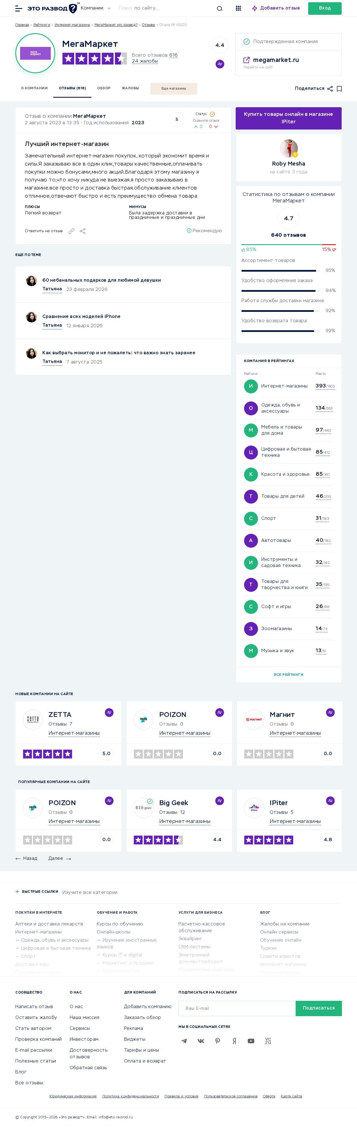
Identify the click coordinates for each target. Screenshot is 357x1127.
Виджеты (135, 1039)
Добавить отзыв (280, 8)
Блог (20, 1072)
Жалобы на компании (285, 924)
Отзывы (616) (72, 88)
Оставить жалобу (36, 1018)
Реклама (133, 1028)
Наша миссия (85, 1018)
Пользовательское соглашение (231, 1096)
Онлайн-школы (113, 932)
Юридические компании (206, 970)
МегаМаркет (89, 116)
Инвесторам (84, 1039)
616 (173, 55)
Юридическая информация (73, 1096)
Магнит (282, 715)
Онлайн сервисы (279, 932)
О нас (76, 1007)
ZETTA (60, 715)
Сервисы (80, 1028)
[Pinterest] (217, 1041)
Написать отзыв (34, 1007)
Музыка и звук (277, 651)
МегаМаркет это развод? (116, 25)
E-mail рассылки (33, 1050)
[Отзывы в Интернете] (53, 8)
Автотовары (276, 541)
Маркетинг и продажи (128, 963)
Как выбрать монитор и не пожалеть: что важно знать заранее (118, 353)
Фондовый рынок (280, 973)
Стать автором (33, 1028)
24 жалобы (145, 61)
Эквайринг (190, 939)
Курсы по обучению (120, 924)
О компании (34, 88)
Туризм (268, 948)
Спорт (268, 518)
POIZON (173, 715)
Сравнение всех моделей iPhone (81, 317)
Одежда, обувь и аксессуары (55, 940)
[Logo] (35, 53)
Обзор (104, 88)
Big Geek (173, 803)
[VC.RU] (267, 1041)
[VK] (200, 1041)
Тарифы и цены (141, 1050)
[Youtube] (251, 1041)
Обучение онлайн (280, 940)
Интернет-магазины (72, 25)
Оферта (269, 1096)
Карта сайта (291, 1096)
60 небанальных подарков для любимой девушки (101, 280)
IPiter (279, 803)
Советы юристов (280, 956)
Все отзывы (29, 1083)
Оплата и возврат (145, 1061)
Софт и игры (276, 607)
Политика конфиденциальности (130, 1096)
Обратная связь (88, 1068)
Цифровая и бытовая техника (56, 948)
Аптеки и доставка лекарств (49, 924)
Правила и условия (182, 1096)
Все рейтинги (288, 675)
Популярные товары (39, 973)
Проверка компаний (38, 1039)
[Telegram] (184, 1041)
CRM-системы (194, 947)
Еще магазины (173, 88)
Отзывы (58, 724)
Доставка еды (32, 965)
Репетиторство (121, 971)
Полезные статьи (35, 1061)
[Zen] (234, 1041)
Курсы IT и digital (122, 955)
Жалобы (130, 88)
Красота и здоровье (285, 474)
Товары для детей (282, 496)
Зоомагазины (276, 629)
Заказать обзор (142, 1018)
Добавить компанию (148, 1007)
